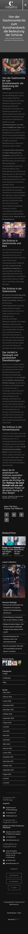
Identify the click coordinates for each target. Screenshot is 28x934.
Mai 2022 (6, 735)
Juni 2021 (6, 783)
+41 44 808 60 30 (11, 813)
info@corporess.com (11, 816)
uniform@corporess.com (12, 840)
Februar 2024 (7, 697)
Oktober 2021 (7, 765)
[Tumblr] (21, 514)
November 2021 (8, 761)
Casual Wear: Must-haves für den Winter (19, 550)
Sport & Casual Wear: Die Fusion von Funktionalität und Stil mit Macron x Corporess (13, 648)
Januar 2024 (7, 701)
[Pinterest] (6, 519)
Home (6, 38)
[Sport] (14, 663)
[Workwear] (19, 663)
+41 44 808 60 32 (11, 837)
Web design (11, 919)
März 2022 (6, 744)
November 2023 (8, 710)
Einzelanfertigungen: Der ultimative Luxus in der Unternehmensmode (11, 639)
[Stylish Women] (13, 565)
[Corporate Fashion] (5, 663)
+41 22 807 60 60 (10, 860)
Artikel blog (6, 678)
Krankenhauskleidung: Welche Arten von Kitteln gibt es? (11, 550)
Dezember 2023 (8, 705)
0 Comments (14, 498)
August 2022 (7, 722)
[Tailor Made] (10, 663)
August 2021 (7, 774)
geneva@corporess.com (12, 863)
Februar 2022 (7, 748)
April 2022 (6, 740)
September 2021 (8, 770)
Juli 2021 (6, 778)
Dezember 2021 (8, 757)
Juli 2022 (6, 727)
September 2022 (8, 718)
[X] (14, 514)
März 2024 (6, 692)
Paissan (5, 496)
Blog (9, 498)
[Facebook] (6, 514)
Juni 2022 (6, 731)
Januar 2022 (7, 753)
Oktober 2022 (7, 714)
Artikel (5, 674)
